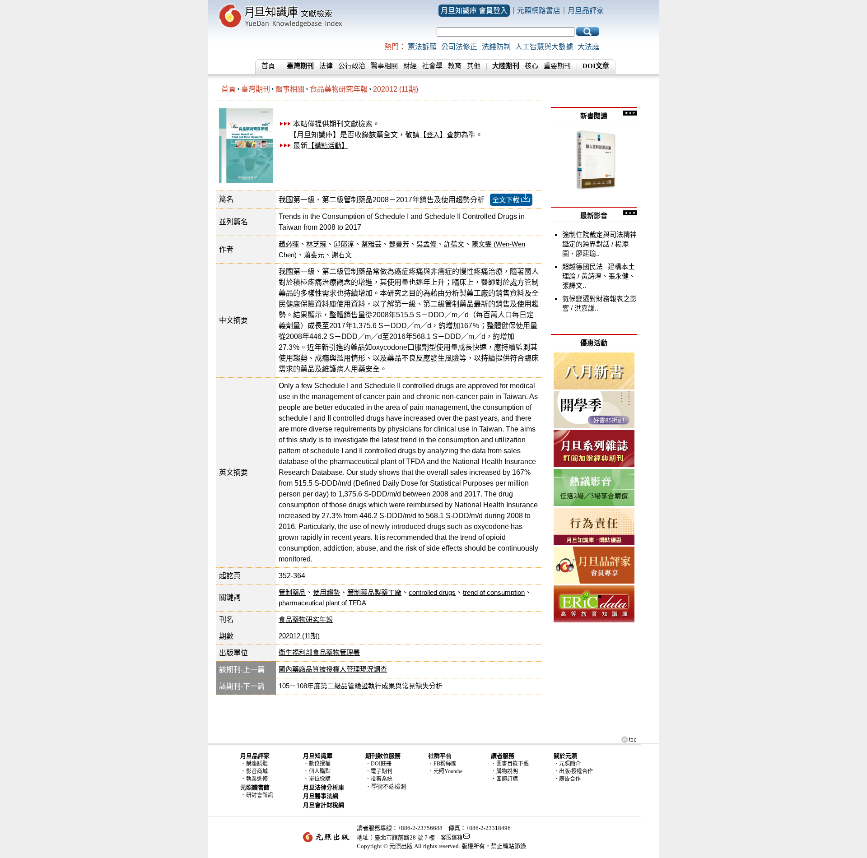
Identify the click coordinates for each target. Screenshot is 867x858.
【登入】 (433, 135)
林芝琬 (316, 244)
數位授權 (320, 764)
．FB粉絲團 (442, 764)
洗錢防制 (496, 47)
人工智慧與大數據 (544, 47)
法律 (326, 66)
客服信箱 (451, 838)
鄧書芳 (399, 244)
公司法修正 (459, 47)
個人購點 (320, 771)
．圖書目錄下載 (510, 764)
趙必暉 (289, 244)
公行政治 (351, 66)
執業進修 (257, 779)
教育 (454, 66)
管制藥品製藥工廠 (374, 592)
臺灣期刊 (255, 89)
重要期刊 (557, 66)
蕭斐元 (314, 255)
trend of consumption (494, 592)
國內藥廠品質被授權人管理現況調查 (333, 669)
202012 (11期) (395, 89)
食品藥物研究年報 (339, 89)
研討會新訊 (259, 795)
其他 (473, 66)
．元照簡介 (567, 764)
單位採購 (320, 779)
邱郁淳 (344, 244)
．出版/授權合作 (573, 771)
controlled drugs (432, 592)
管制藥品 (292, 592)
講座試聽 (257, 764)
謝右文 (341, 255)
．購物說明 (504, 771)
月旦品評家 (586, 10)
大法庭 (588, 47)
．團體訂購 (504, 779)
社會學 (432, 66)
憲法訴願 (422, 47)
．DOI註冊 (378, 764)
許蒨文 (454, 244)
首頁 (268, 66)
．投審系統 (378, 779)
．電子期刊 (378, 771)
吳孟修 (426, 244)
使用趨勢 (326, 592)
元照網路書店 (538, 10)
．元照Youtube (445, 771)
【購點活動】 (328, 145)
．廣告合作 (567, 779)
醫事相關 (384, 66)
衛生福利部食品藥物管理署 (319, 652)
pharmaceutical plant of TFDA (322, 603)
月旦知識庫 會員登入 (474, 10)
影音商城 (257, 771)
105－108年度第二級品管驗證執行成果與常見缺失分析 (361, 686)
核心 (531, 66)
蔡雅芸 (371, 244)
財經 (410, 66)
